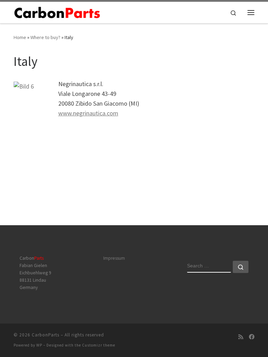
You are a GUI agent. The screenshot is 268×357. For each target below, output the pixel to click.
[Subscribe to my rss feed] (240, 337)
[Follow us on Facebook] (251, 337)
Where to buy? (45, 37)
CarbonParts (45, 335)
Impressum (114, 258)
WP (39, 345)
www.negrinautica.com (88, 113)
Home (20, 37)
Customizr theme (98, 345)
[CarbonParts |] (57, 12)
